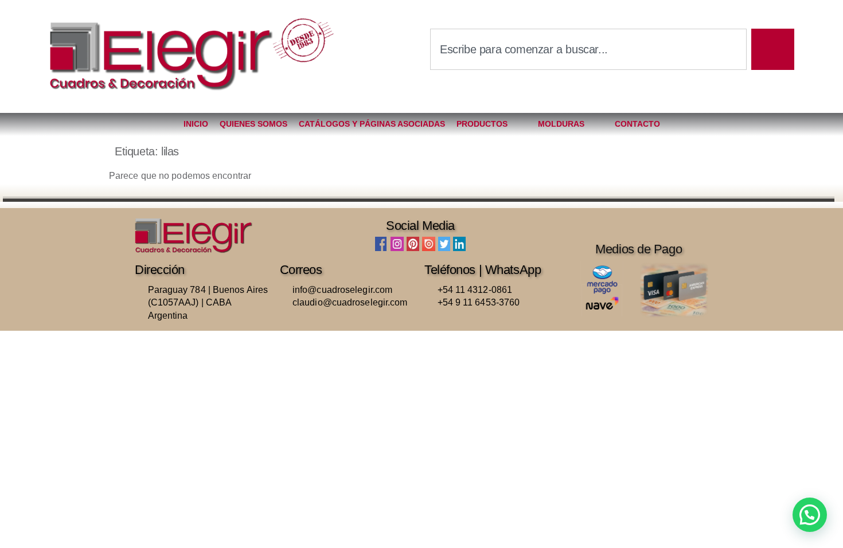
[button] (810, 515)
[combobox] (588, 49)
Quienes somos (253, 123)
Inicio (196, 123)
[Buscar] (772, 49)
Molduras (561, 123)
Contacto (637, 123)
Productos (482, 123)
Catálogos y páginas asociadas (372, 123)
